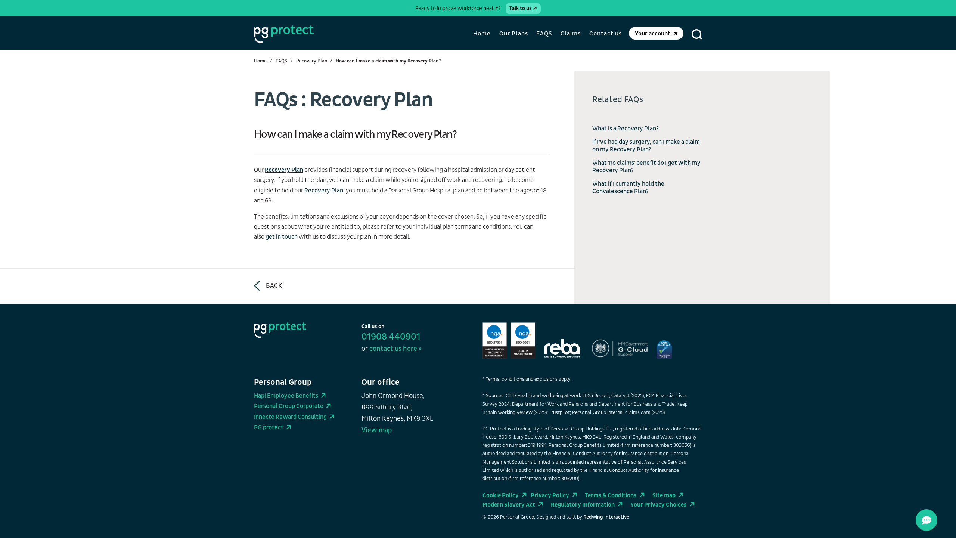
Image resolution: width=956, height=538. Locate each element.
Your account (652, 33)
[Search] (697, 34)
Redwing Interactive (606, 517)
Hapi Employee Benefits (286, 395)
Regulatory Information (583, 504)
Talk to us (520, 8)
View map (376, 430)
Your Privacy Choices (658, 504)
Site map (664, 495)
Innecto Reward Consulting (290, 417)
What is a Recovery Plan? (625, 128)
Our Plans (513, 33)
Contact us (605, 33)
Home (482, 33)
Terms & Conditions (610, 495)
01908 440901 (390, 337)
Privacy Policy (550, 495)
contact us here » (395, 348)
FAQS (544, 33)
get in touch (282, 237)
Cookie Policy (500, 495)
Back (274, 286)
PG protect (268, 427)
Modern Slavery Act (508, 504)
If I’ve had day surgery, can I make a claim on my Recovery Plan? (646, 145)
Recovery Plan (311, 61)
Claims (571, 33)
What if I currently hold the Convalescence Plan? (628, 187)
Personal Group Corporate (288, 406)
